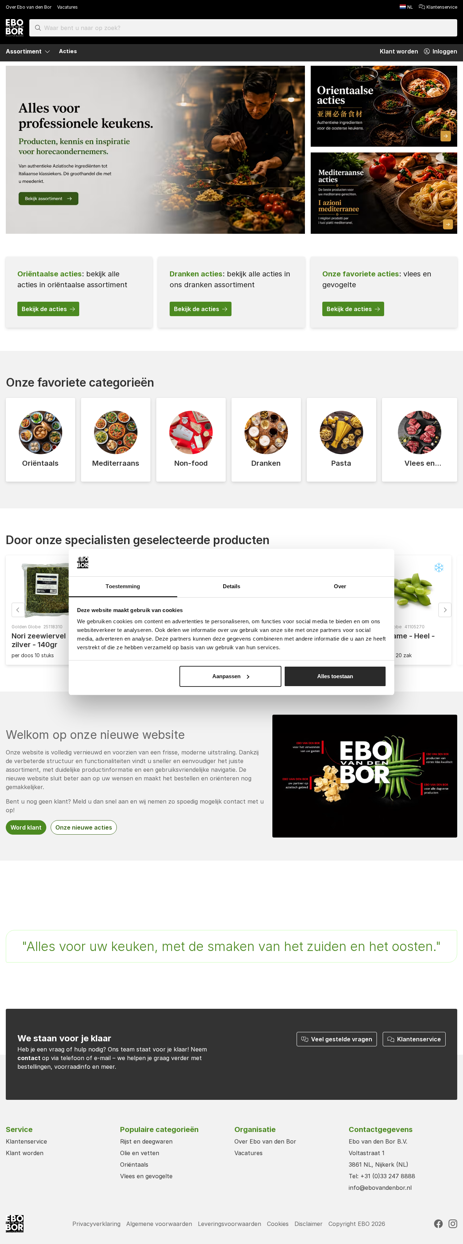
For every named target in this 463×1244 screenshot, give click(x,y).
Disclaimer (308, 1223)
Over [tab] (340, 586)
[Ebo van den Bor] (15, 27)
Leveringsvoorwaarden (229, 1223)
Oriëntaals (134, 1164)
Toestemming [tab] (123, 586)
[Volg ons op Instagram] (453, 1223)
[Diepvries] (439, 568)
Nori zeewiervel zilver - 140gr (39, 640)
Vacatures (67, 7)
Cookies (278, 1223)
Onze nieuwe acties (83, 827)
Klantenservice (441, 7)
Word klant (26, 827)
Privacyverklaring (96, 1223)
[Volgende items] (444, 610)
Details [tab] (232, 586)
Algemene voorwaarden (159, 1223)
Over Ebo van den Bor (28, 7)
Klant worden (24, 1153)
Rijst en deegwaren (146, 1141)
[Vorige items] (18, 610)
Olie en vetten (139, 1153)
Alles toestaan (335, 676)
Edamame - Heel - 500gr (404, 640)
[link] (79, 292)
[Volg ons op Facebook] (438, 1223)
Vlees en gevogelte (146, 1176)
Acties (68, 51)
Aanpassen (226, 676)
